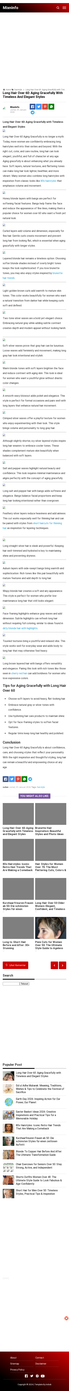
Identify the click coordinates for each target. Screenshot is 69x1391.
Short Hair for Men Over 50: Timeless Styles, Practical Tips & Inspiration (37, 1192)
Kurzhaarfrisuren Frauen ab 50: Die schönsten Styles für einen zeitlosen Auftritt (18, 907)
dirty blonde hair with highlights (20, 628)
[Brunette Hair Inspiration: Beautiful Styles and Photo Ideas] (50, 814)
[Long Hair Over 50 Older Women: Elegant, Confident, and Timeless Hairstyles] (50, 889)
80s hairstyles (48, 180)
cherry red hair (19, 673)
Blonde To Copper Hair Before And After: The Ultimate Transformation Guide (39, 1153)
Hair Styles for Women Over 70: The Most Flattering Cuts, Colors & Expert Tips (50, 868)
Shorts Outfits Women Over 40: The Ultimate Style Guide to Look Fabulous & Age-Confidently (39, 1180)
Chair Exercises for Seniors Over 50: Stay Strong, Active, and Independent (39, 1166)
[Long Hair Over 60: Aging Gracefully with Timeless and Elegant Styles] (18, 814)
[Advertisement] (34, 1356)
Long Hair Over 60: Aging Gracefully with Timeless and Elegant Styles (18, 831)
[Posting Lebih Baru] (62, 965)
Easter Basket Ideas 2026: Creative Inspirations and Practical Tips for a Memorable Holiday (36, 1115)
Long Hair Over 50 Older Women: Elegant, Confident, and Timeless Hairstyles (50, 907)
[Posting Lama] (54, 965)
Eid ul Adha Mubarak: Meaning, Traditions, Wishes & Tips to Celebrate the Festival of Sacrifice (40, 1089)
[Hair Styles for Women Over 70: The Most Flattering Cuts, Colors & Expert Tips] (50, 850)
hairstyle (41, 787)
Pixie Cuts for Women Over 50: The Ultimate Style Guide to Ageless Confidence (49, 947)
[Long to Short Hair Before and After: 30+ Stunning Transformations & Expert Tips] (18, 928)
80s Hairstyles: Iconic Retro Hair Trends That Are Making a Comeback (18, 867)
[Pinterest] (45, 107)
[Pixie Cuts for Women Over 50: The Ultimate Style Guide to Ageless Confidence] (50, 928)
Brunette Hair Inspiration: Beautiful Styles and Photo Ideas (49, 831)
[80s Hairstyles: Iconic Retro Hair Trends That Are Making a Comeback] (18, 850)
